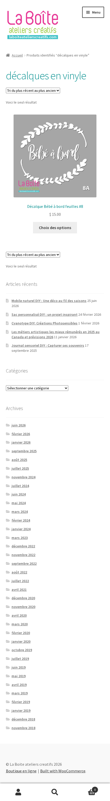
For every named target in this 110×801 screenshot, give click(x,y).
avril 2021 (19, 589)
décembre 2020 (23, 598)
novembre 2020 (23, 606)
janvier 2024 (21, 529)
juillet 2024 (20, 485)
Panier (84, 788)
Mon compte (18, 792)
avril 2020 (19, 615)
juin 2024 (19, 494)
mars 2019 (20, 693)
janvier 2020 (21, 641)
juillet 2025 (20, 468)
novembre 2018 (23, 728)
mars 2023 (20, 537)
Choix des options (55, 227)
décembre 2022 (23, 546)
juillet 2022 (20, 581)
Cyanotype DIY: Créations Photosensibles (45, 323)
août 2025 (19, 459)
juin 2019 (19, 667)
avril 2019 (19, 684)
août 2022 (19, 572)
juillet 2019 (20, 658)
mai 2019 (19, 676)
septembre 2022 (24, 563)
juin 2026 (19, 425)
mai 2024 (19, 503)
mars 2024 (20, 511)
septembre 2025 (24, 451)
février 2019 (21, 702)
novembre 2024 (23, 477)
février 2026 (21, 434)
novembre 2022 (23, 554)
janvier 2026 (21, 442)
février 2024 (21, 520)
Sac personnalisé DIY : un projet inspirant (45, 314)
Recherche (55, 792)
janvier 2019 (21, 710)
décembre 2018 (23, 719)
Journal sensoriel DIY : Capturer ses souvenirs (48, 345)
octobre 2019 (22, 650)
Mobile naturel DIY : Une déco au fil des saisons (49, 300)
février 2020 (21, 632)
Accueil (17, 55)
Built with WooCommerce (62, 770)
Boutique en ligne (21, 770)
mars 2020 (20, 624)
